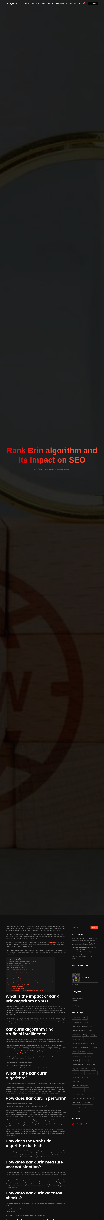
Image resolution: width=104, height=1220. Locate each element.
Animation (76, 1018)
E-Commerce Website (80, 1043)
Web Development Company (82, 1098)
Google (94, 1047)
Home (27, 3)
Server (75, 1073)
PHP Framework (78, 1064)
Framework (85, 1047)
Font (92, 1043)
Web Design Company (80, 1086)
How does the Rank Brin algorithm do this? (20, 969)
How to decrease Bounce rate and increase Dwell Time (24, 983)
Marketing (75, 1001)
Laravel (84, 1060)
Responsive (85, 1069)
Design (85, 1035)
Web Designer (77, 1090)
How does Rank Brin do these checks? (19, 973)
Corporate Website (79, 1030)
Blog (43, 3)
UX (87, 1077)
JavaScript (87, 1056)
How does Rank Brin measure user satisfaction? (22, 971)
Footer (75, 1047)
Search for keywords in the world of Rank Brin (21, 975)
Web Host (76, 1103)
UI (81, 1073)
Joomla (75, 1060)
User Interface (78, 1077)
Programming (91, 1064)
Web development (79, 1094)
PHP (91, 1060)
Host (74, 1052)
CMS (84, 1018)
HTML (89, 1052)
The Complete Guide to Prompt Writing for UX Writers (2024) (84, 948)
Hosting (82, 1052)
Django (93, 1035)
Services (34, 3)
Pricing (94, 3)
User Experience (91, 1073)
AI (72, 995)
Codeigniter (77, 1022)
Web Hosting (87, 1103)
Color (86, 1022)
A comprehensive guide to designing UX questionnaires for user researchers (84, 939)
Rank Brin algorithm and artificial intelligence (21, 963)
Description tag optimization (17, 979)
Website (91, 1107)
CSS (90, 1030)
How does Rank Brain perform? (17, 967)
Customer (76, 1035)
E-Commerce (77, 1039)
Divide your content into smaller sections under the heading (27, 990)
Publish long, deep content (18, 988)
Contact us (60, 3)
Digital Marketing (77, 998)
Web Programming (79, 1107)
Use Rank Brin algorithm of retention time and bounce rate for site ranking (30, 981)
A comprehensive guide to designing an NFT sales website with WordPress (84, 944)
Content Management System (83, 1026)
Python (75, 1069)
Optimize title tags (13, 977)
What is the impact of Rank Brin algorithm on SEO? (22, 961)
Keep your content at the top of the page (22, 985)
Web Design (75, 1006)
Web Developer (91, 1090)
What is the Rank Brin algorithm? (18, 965)
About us (50, 3)
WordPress (76, 1111)
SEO (40, 469)
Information (77, 1056)
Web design (77, 1081)
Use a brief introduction (17, 986)
